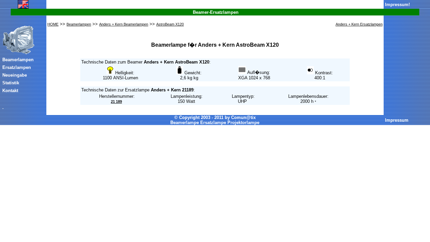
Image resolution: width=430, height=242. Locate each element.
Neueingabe (14, 75)
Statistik (10, 82)
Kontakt (10, 90)
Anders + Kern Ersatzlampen (359, 24)
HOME (52, 24)
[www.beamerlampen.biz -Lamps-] (23, 7)
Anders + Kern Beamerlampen (123, 24)
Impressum (396, 4)
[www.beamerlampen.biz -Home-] (18, 53)
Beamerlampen (18, 59)
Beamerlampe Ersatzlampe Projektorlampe (214, 122)
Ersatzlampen (16, 67)
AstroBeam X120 (170, 24)
